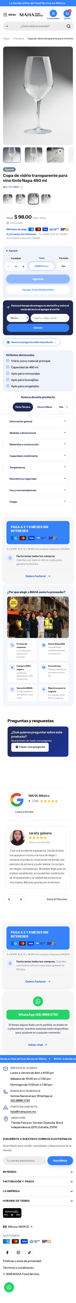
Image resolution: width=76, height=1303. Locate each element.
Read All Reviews (57, 899)
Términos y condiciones (18, 1267)
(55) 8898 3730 (20, 1100)
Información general (21, 421)
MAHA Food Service (26, 1274)
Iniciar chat (35, 1044)
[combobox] (38, 26)
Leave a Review (24, 811)
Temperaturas (17, 467)
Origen (13, 501)
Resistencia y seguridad (23, 478)
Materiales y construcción (24, 444)
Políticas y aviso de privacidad (22, 1261)
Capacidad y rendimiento (24, 455)
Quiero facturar (35, 576)
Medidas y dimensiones (23, 432)
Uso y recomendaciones (23, 490)
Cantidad (16, 258)
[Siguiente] (67, 407)
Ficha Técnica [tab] (22, 407)
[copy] (21, 187)
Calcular (38, 327)
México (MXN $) (18, 1226)
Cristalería (18, 38)
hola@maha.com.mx (23, 1111)
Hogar (6, 38)
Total (41, 258)
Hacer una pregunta (32, 747)
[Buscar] (68, 26)
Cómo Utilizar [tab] (44, 407)
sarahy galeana (40, 833)
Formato (63, 258)
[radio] (8, 199)
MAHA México (39, 796)
